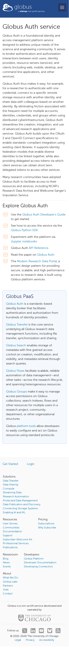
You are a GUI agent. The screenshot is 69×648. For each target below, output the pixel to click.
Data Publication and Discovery (21, 504)
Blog (5, 558)
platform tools (26, 426)
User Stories (10, 523)
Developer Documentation (40, 562)
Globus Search (16, 345)
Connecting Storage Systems (20, 508)
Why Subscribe (47, 527)
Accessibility (46, 640)
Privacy (30, 640)
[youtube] (41, 630)
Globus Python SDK (24, 230)
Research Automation (16, 496)
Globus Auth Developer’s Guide (43, 214)
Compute (8, 488)
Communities (11, 527)
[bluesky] (49, 630)
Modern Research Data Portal (37, 261)
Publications (10, 547)
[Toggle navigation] (62, 7)
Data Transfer (11, 481)
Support (7, 535)
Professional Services (16, 543)
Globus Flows (15, 370)
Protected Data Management (20, 500)
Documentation (12, 531)
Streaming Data (12, 492)
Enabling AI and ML (14, 512)
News (6, 562)
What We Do (10, 577)
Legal (18, 640)
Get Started (10, 464)
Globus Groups (16, 391)
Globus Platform (34, 558)
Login (30, 464)
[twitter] (24, 630)
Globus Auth (45, 254)
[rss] (58, 630)
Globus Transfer (17, 324)
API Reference (38, 248)
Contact (8, 593)
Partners (8, 586)
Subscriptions (46, 523)
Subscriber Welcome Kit (17, 539)
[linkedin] (33, 630)
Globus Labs (10, 581)
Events (7, 566)
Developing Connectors (38, 566)
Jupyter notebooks (24, 241)
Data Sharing (10, 484)
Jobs (6, 589)
